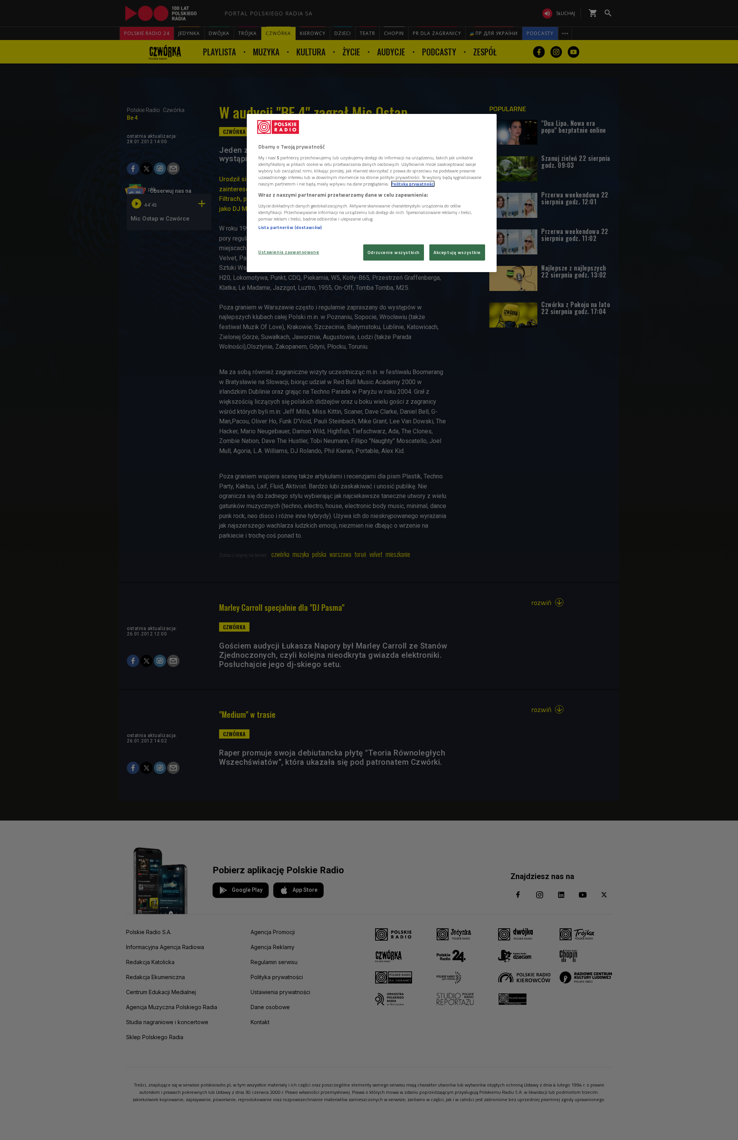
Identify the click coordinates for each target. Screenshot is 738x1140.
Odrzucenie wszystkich (393, 252)
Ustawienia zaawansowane (288, 252)
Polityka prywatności (413, 184)
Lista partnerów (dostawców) (290, 227)
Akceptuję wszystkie (457, 252)
